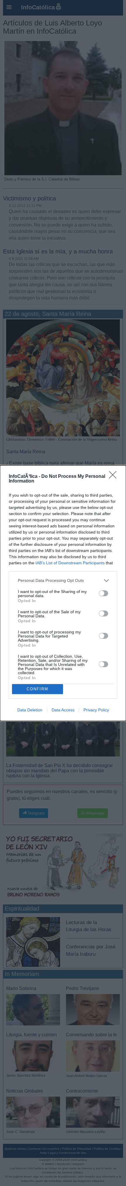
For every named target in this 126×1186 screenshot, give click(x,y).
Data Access (63, 710)
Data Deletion (29, 710)
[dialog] (63, 593)
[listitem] (63, 580)
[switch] (103, 593)
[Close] (114, 476)
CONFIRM (37, 689)
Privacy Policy (96, 710)
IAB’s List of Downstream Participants (70, 562)
